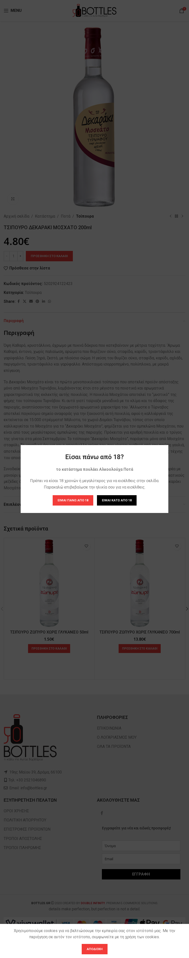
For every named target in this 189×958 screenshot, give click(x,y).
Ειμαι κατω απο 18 (117, 500)
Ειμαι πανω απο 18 (73, 500)
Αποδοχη (95, 949)
